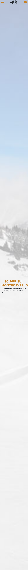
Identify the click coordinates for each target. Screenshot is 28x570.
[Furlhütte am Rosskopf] (14, 2)
